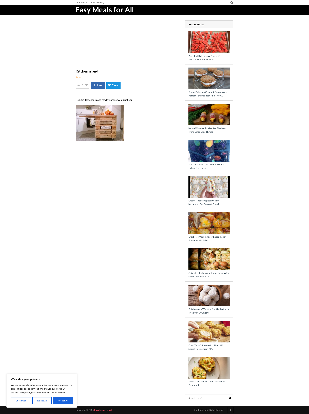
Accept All (63, 400)
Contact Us (81, 2)
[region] (41, 391)
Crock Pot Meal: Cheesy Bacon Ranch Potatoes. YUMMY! (207, 238)
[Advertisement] (129, 44)
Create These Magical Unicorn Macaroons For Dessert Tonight (204, 202)
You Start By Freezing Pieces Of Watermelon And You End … (204, 58)
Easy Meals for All (104, 9)
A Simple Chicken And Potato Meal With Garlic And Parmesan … (208, 275)
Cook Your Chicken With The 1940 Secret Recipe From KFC (205, 347)
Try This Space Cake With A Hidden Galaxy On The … (206, 166)
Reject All (42, 400)
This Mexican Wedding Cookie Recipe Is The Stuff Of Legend (208, 311)
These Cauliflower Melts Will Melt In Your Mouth (206, 383)
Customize (21, 400)
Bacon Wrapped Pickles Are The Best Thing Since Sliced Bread (207, 130)
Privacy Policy (97, 2)
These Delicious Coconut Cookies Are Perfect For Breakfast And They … (207, 94)
